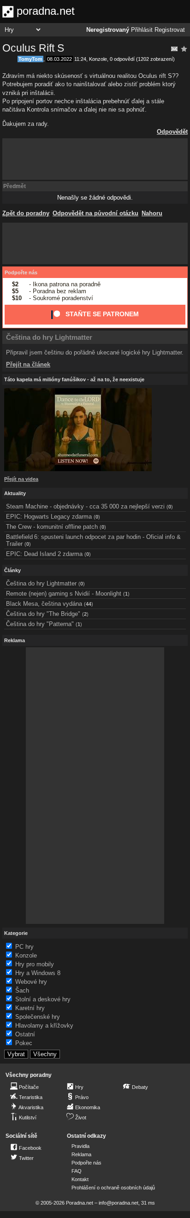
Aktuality (15, 493)
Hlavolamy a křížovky (44, 1025)
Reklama (81, 1154)
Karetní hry (30, 1008)
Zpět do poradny (25, 213)
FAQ (76, 1171)
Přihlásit (142, 30)
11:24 (80, 59)
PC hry (24, 946)
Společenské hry (37, 1016)
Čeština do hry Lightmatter (49, 337)
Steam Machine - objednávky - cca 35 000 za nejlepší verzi (85, 506)
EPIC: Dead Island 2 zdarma (44, 553)
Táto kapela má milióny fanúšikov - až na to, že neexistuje (74, 379)
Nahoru (152, 213)
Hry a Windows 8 (37, 973)
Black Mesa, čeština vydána (44, 603)
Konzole (98, 59)
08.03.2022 (59, 59)
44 (88, 604)
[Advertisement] (95, 159)
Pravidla (80, 1146)
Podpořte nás (21, 272)
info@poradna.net (118, 1203)
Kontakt (80, 1179)
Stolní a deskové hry (43, 999)
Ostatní (25, 1034)
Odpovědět (172, 131)
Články (12, 570)
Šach (22, 990)
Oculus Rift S (33, 48)
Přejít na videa (21, 479)
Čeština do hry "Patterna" (40, 624)
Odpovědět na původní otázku (95, 213)
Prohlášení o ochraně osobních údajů (113, 1187)
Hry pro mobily (34, 964)
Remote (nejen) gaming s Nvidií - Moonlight (63, 593)
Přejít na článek (28, 364)
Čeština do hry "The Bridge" (43, 613)
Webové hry (31, 981)
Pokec (23, 1043)
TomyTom (30, 59)
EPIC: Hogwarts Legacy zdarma (49, 516)
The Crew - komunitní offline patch (52, 526)
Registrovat (169, 30)
